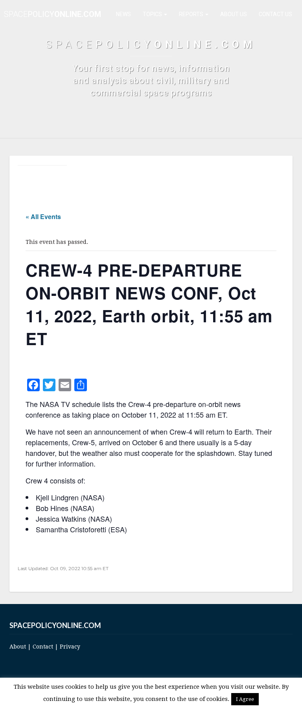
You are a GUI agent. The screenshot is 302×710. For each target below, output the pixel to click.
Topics (153, 14)
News (123, 14)
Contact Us (275, 14)
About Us (233, 14)
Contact (43, 646)
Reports (191, 14)
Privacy (70, 646)
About (17, 646)
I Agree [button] (245, 699)
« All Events (43, 216)
